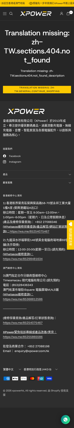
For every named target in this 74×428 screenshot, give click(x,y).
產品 (5, 174)
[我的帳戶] (61, 13)
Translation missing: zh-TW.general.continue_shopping (37, 89)
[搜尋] (11, 13)
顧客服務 (7, 182)
